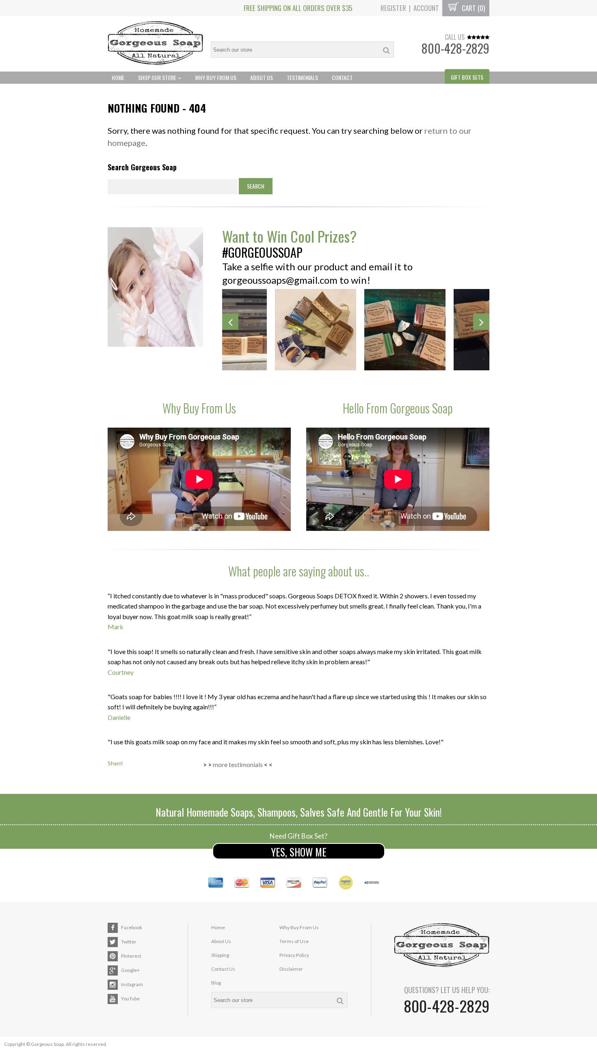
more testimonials (238, 764)
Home (118, 77)
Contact (342, 77)
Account (426, 8)
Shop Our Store (157, 77)
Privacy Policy (294, 955)
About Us (261, 77)
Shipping (220, 955)
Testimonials (302, 77)
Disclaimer (291, 969)
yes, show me (299, 851)
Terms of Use (294, 941)
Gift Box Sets (467, 77)
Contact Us (223, 969)
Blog (216, 983)
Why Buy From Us (215, 77)
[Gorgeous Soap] (155, 44)
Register (393, 8)
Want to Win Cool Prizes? (289, 236)
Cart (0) (472, 8)
